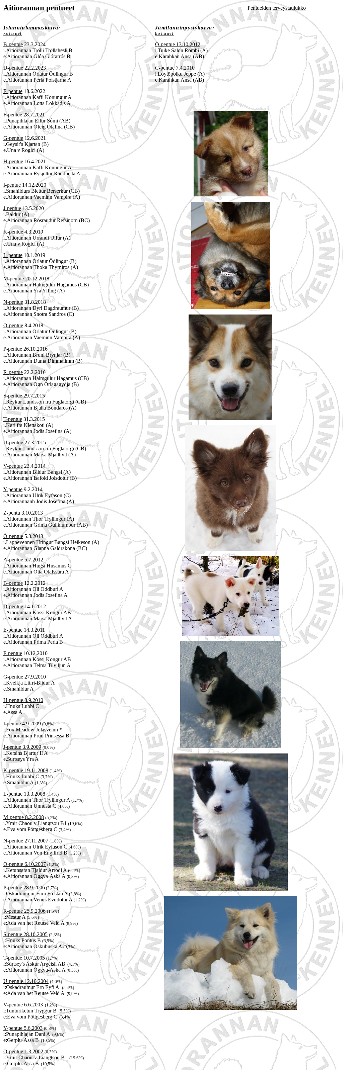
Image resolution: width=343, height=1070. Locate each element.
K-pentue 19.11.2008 (25, 770)
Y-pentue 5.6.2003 (23, 1028)
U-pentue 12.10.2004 (26, 981)
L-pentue (12, 255)
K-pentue (13, 232)
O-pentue (13, 325)
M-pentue (13, 278)
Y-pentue (12, 489)
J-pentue (12, 208)
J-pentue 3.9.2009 (22, 747)
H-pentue (13, 161)
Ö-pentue (13, 536)
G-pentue (13, 138)
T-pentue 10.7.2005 (24, 958)
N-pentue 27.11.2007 (25, 840)
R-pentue (13, 372)
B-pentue (13, 44)
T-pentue (12, 419)
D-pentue (13, 68)
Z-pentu (11, 513)
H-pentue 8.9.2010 (23, 700)
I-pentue (12, 185)
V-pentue (13, 466)
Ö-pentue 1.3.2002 (23, 1051)
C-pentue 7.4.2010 (175, 68)
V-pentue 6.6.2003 (23, 1004)
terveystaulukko (289, 8)
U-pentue (13, 442)
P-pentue (12, 349)
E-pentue (12, 91)
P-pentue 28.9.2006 (24, 887)
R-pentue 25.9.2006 (24, 911)
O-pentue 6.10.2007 (24, 864)
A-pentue (13, 559)
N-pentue (13, 302)
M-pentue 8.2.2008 (23, 817)
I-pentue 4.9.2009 (22, 723)
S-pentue (12, 395)
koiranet (12, 33)
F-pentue (12, 114)
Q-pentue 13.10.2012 (177, 44)
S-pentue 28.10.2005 (25, 934)
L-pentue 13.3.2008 (25, 794)
